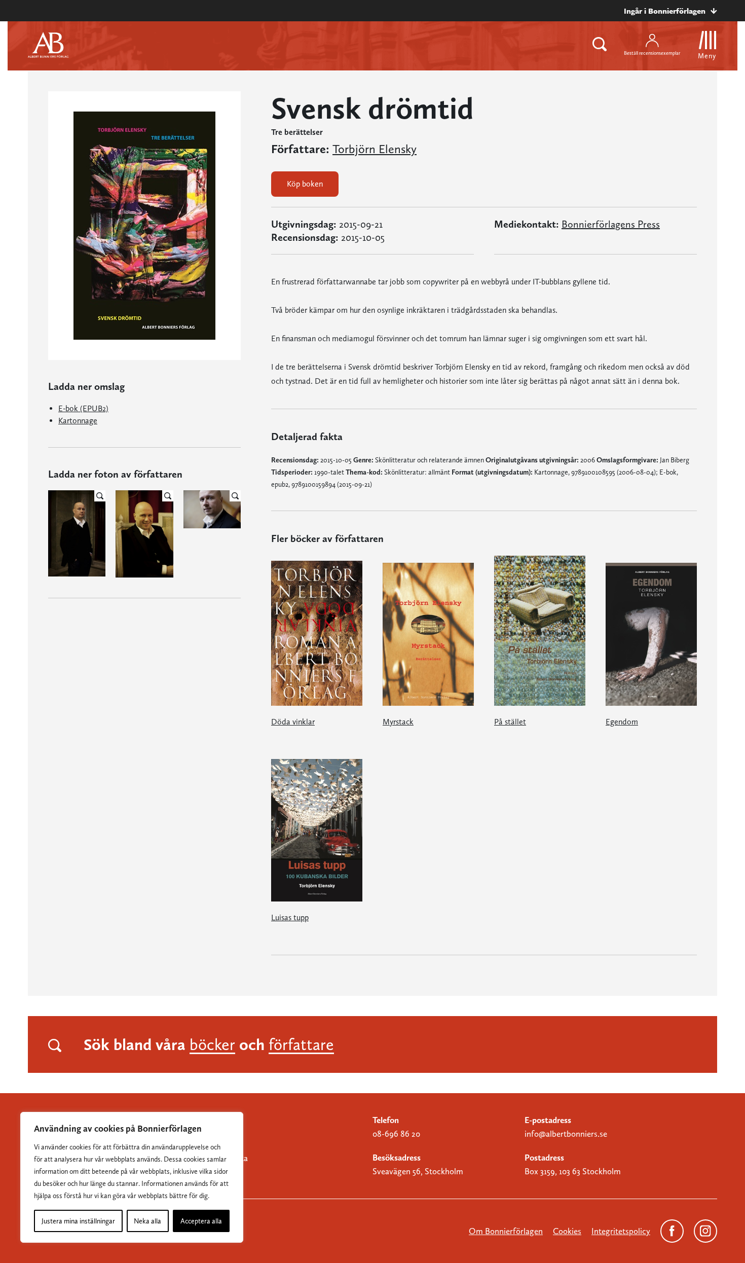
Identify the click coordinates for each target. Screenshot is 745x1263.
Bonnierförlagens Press (611, 224)
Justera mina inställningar (78, 1221)
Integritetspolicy (620, 1231)
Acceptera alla (201, 1221)
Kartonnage (77, 420)
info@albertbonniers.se (566, 1134)
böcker (212, 1044)
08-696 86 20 (396, 1134)
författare (301, 1044)
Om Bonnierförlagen (506, 1231)
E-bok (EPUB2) (83, 408)
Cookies (567, 1231)
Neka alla (147, 1221)
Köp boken (305, 184)
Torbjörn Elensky (374, 149)
